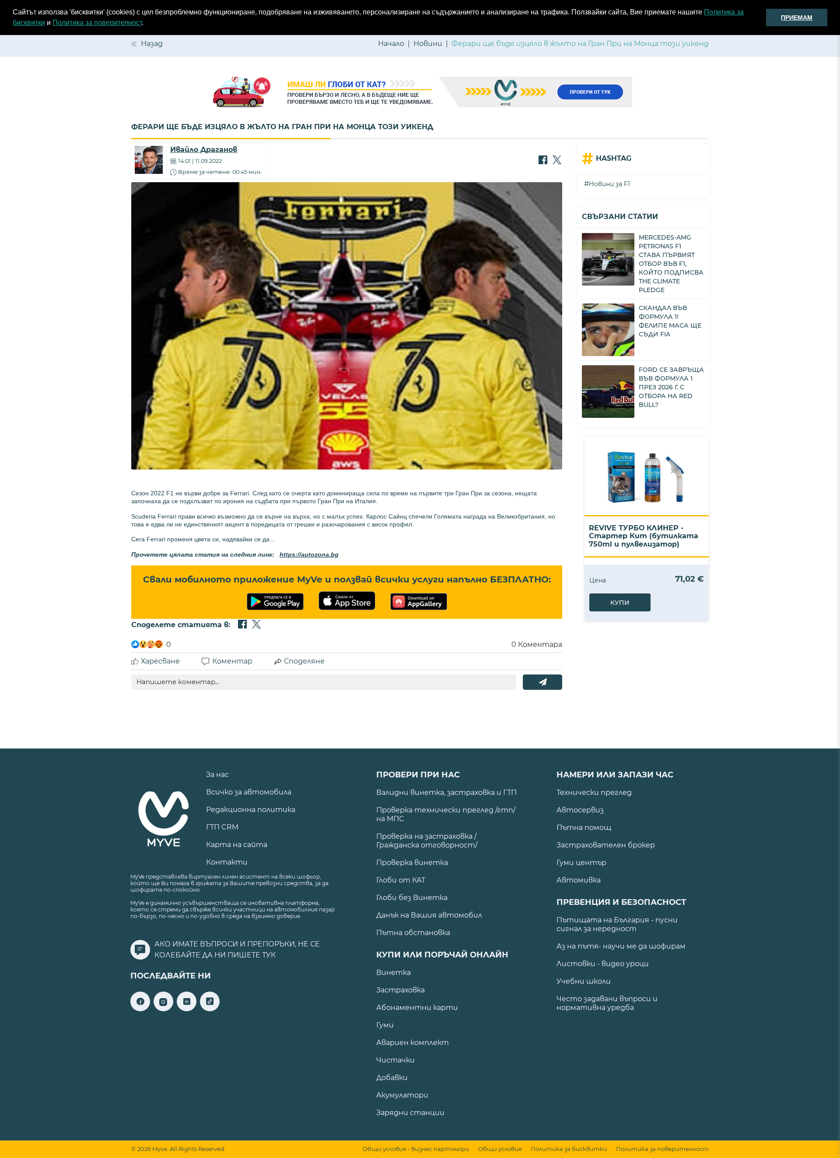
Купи (620, 603)
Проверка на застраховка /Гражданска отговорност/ (426, 840)
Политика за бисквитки (569, 1149)
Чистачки (395, 1060)
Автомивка (578, 880)
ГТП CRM (222, 827)
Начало (391, 43)
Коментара (536, 644)
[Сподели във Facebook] (543, 161)
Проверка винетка (412, 862)
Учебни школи (583, 981)
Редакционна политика (250, 809)
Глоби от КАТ (400, 880)
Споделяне (304, 661)
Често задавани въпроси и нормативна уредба (607, 1003)
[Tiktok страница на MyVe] (210, 1009)
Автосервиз (580, 810)
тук (269, 955)
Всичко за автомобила (248, 792)
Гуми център (581, 862)
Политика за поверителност (97, 22)
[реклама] (420, 93)
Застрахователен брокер (605, 845)
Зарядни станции (410, 1113)
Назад (152, 43)
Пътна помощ (583, 827)
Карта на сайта (236, 844)
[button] (146, 23)
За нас (217, 774)
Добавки (392, 1077)
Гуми (385, 1025)
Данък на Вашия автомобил (429, 915)
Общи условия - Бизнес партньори (416, 1149)
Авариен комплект (412, 1042)
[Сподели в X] (557, 161)
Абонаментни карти (417, 1007)
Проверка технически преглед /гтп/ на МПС (445, 814)
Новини (427, 43)
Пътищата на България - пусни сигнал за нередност (617, 924)
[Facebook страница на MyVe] (140, 1009)
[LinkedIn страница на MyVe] (186, 1009)
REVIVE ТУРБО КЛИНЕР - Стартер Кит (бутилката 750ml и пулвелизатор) (643, 536)
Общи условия (500, 1149)
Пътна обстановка (413, 933)
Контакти (227, 862)
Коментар (232, 661)
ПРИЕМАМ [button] (796, 17)
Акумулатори (402, 1095)
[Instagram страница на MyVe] (163, 1009)
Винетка (393, 972)
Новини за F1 (609, 184)
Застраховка (400, 990)
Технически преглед (594, 792)
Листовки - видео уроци (602, 964)
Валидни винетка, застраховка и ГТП (446, 792)
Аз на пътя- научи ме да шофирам (621, 946)
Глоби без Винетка (412, 897)
